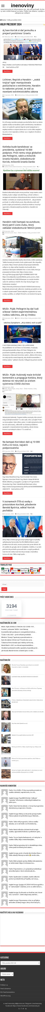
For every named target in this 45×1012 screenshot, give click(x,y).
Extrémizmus (21, 95)
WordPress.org (5, 996)
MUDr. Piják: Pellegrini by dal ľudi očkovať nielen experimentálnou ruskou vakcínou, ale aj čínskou (21, 311)
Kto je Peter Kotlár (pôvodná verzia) (19, 723)
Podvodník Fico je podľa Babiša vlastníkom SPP (22, 735)
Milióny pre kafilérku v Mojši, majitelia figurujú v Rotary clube (26, 746)
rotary (17, 388)
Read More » (7, 71)
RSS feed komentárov (7, 992)
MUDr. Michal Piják (22, 318)
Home (4, 20)
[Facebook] (21, 1008)
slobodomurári (8, 233)
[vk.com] (26, 1008)
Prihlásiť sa (4, 985)
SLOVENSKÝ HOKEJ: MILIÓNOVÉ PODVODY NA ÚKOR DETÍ (25, 676)
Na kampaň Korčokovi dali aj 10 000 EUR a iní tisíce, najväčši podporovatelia (21, 444)
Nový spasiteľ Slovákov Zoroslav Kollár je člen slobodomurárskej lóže (28, 711)
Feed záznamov (5, 988)
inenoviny (22, 5)
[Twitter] (23, 1008)
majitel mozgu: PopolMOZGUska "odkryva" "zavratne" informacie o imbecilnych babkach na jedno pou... (24, 800)
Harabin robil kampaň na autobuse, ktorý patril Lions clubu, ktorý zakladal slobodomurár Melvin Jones (22, 224)
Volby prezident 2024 (26, 36)
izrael (18, 36)
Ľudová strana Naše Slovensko (13, 166)
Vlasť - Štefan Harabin (20, 233)
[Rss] (19, 1008)
